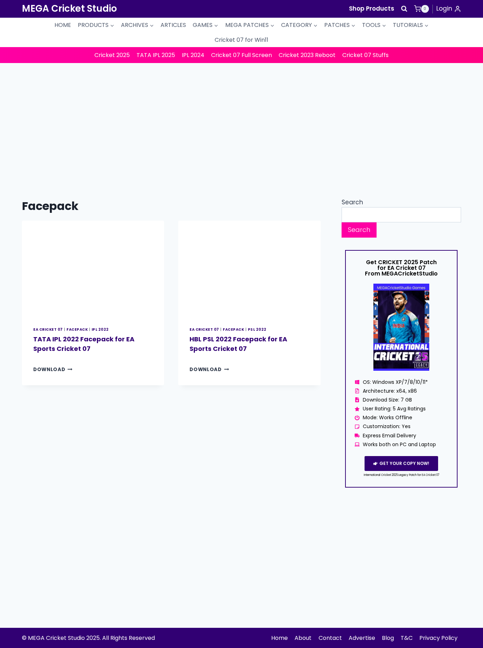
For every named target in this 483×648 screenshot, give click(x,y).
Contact (330, 638)
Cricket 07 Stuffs (365, 55)
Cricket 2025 (112, 55)
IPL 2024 (193, 55)
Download (52, 369)
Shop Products (371, 8)
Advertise (362, 638)
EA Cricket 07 (48, 329)
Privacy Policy (438, 638)
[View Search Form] (404, 8)
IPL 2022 (100, 329)
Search (352, 202)
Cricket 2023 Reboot (307, 55)
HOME (62, 25)
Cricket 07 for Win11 (241, 40)
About (303, 638)
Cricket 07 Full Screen (241, 55)
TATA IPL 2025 (155, 55)
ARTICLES (173, 25)
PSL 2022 (257, 329)
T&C (407, 638)
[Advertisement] (241, 116)
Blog (388, 638)
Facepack (77, 329)
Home (279, 638)
